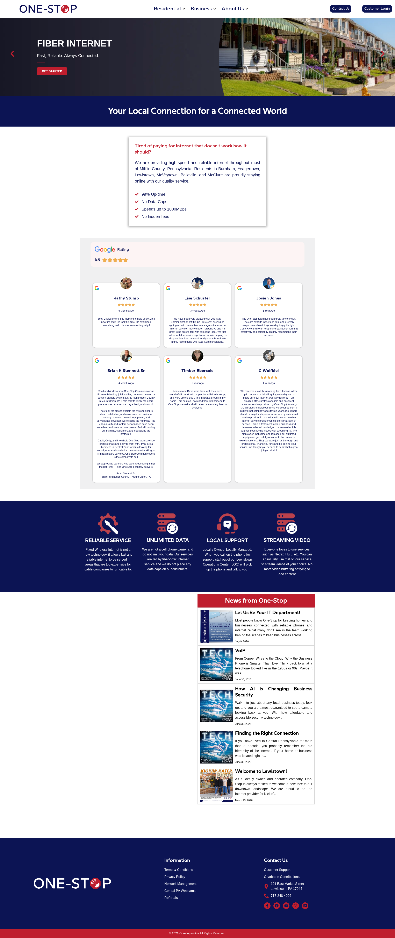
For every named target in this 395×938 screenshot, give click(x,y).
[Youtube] (286, 905)
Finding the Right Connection (267, 733)
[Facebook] (276, 905)
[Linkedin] (305, 905)
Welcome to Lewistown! (261, 771)
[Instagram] (295, 905)
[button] (170, 9)
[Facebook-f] (267, 905)
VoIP (240, 651)
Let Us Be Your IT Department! (267, 613)
